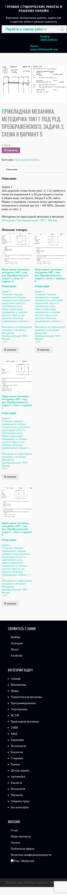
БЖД (14, 733)
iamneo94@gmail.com (44, 49)
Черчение (17, 795)
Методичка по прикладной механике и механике (50, 328)
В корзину (10, 150)
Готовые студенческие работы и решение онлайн (33, 9)
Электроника (19, 709)
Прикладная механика (27, 159)
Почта (15, 649)
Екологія (16, 782)
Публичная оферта (22, 848)
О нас (14, 830)
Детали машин (20, 770)
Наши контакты (21, 836)
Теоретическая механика (26, 697)
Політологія (18, 746)
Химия (15, 764)
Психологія (18, 788)
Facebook (16, 655)
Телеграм (17, 643)
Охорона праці (20, 801)
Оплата (15, 842)
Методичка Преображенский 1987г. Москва (29, 220)
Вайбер (15, 637)
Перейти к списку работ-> (26, 29)
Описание (12, 169)
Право (15, 690)
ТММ (14, 727)
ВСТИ (15, 715)
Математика (18, 684)
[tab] (11, 170)
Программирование (23, 703)
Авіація (15, 678)
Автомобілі (18, 776)
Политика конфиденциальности (31, 854)
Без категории (20, 807)
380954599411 (49, 39)
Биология (17, 752)
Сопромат (17, 758)
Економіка (17, 739)
